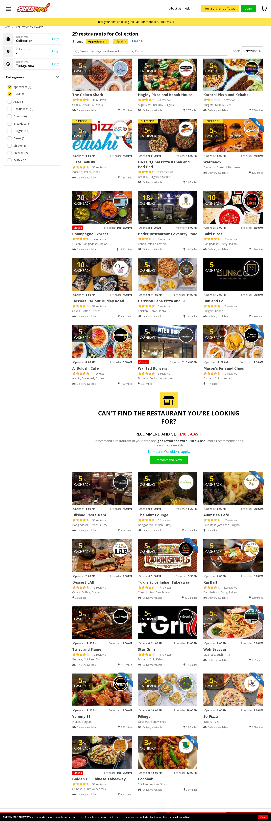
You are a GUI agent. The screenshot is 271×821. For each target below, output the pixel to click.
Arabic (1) (19, 101)
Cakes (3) (19, 138)
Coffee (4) (19, 160)
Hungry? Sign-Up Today (220, 8)
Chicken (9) (20, 145)
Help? (188, 8)
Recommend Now (169, 460)
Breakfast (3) (21, 123)
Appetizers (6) (22, 87)
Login (248, 8)
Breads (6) (20, 116)
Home (7, 27)
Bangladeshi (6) (23, 109)
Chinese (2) (20, 153)
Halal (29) (19, 94)
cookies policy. (181, 816)
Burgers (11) (21, 131)
